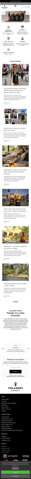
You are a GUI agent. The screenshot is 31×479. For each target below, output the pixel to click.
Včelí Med (4, 446)
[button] (3, 13)
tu (17, 465)
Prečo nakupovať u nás (7, 424)
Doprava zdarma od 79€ (15, 1)
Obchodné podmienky (7, 420)
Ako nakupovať (5, 417)
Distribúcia (4, 436)
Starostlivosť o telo (6, 450)
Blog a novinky (5, 407)
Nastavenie (15, 468)
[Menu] (28, 6)
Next (28, 348)
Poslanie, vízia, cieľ (6, 409)
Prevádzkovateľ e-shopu (7, 419)
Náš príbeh (4, 405)
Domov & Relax (5, 452)
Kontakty (4, 410)
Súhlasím (15, 472)
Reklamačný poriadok (7, 428)
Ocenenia (4, 401)
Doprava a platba (6, 426)
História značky (5, 399)
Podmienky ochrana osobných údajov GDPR (12, 430)
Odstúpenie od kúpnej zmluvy (9, 422)
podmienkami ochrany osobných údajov (15, 376)
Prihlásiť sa (15, 371)
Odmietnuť (15, 476)
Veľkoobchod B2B (6, 438)
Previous (3, 348)
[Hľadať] (23, 7)
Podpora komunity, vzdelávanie (9, 403)
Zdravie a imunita (6, 448)
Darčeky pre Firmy (6, 440)
